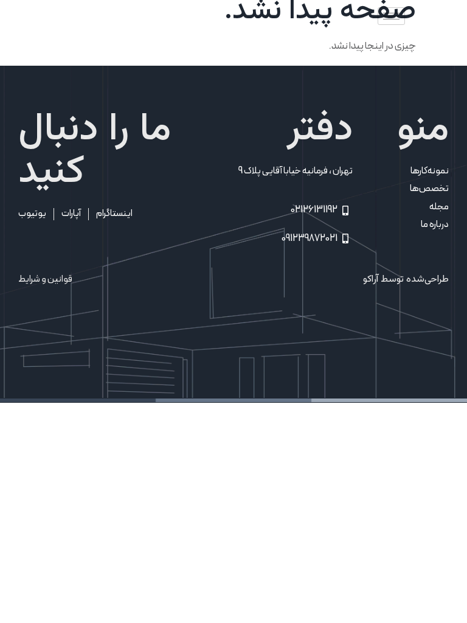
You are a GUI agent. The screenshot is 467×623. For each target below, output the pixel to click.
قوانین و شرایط (45, 279)
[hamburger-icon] (391, 16)
